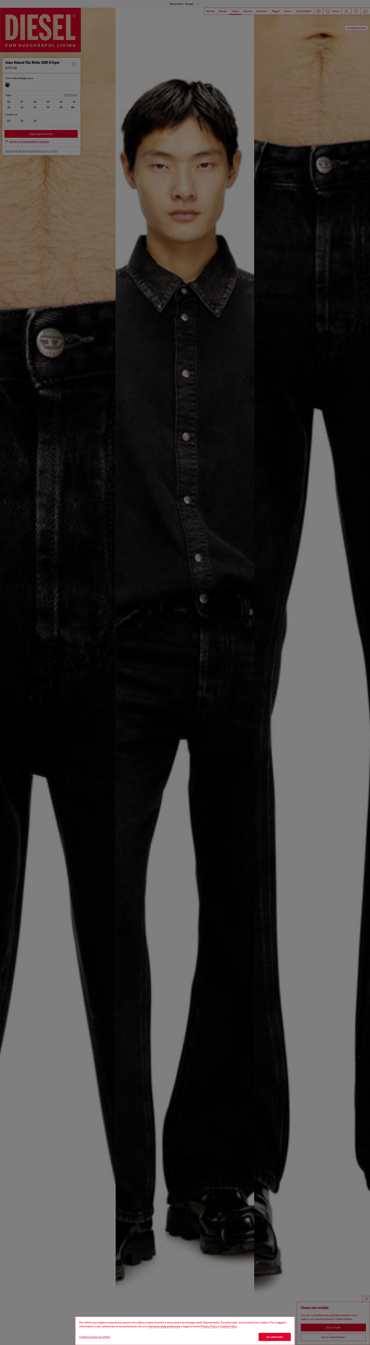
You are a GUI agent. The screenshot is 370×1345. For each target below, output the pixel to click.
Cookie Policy (228, 1326)
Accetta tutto (275, 1336)
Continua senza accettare (94, 1336)
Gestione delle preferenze (164, 1326)
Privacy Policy (209, 1326)
